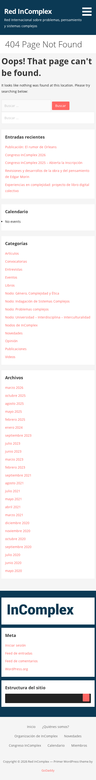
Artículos (12, 253)
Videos (10, 357)
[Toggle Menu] (86, 697)
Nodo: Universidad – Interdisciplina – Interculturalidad (47, 317)
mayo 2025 (13, 411)
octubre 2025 (15, 395)
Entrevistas (13, 269)
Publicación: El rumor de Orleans (31, 147)
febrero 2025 (15, 419)
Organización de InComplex (36, 736)
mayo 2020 (13, 570)
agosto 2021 (14, 483)
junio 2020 (13, 562)
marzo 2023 (14, 459)
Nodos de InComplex (21, 325)
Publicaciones (16, 349)
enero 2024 (14, 427)
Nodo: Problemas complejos (27, 309)
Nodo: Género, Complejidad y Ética (32, 293)
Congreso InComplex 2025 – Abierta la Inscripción (43, 162)
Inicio (31, 726)
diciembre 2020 (17, 523)
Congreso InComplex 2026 (25, 155)
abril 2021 (13, 507)
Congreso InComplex (25, 745)
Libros (10, 285)
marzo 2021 (14, 515)
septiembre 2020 (18, 547)
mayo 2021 (13, 499)
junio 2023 (13, 451)
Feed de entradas (18, 653)
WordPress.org (16, 669)
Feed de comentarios (21, 661)
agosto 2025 (14, 403)
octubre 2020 (15, 539)
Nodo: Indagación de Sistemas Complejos (37, 301)
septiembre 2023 (18, 435)
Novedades (14, 333)
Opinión (11, 341)
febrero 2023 (15, 467)
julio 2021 (12, 491)
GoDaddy (48, 770)
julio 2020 (12, 555)
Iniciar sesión (15, 645)
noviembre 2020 (17, 531)
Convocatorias (16, 261)
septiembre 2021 (18, 475)
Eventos (11, 277)
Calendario (56, 745)
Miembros (79, 745)
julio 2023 (12, 443)
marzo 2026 (14, 387)
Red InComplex (28, 11)
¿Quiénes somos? (55, 726)
